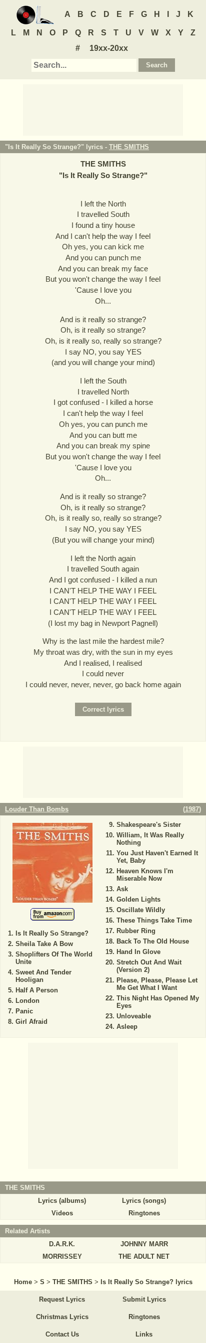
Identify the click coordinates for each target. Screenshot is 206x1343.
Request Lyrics (62, 1299)
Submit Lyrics (144, 1299)
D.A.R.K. (62, 1244)
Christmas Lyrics (62, 1317)
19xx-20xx (109, 48)
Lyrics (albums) (62, 1200)
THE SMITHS (129, 147)
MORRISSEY (62, 1256)
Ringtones (144, 1213)
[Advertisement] (103, 109)
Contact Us (62, 1334)
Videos (62, 1213)
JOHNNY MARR (144, 1244)
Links (144, 1334)
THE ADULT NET (144, 1256)
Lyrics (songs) (144, 1200)
